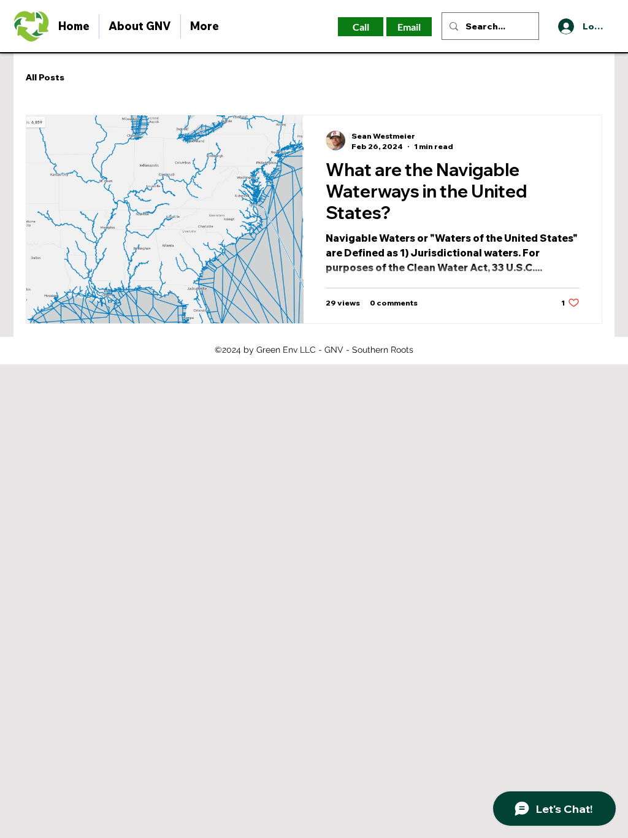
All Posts (45, 77)
